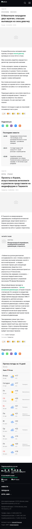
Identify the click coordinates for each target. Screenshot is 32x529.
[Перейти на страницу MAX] (6, 471)
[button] (2, 125)
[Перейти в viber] (11, 126)
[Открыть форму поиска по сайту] (25, 3)
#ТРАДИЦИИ (10, 174)
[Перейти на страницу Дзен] (16, 471)
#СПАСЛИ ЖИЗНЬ (5, 11)
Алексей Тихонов (17, 522)
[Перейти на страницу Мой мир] (12, 471)
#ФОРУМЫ (3, 174)
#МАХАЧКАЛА (13, 11)
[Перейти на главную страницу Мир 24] (4, 3)
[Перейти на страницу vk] (2, 471)
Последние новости (11, 133)
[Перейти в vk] (15, 126)
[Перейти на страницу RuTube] (19, 471)
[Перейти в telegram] (2, 126)
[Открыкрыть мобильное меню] (29, 3)
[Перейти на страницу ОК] (9, 471)
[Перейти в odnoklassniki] (19, 126)
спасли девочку (18, 53)
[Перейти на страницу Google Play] (5, 480)
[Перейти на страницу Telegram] (23, 471)
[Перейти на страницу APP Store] (15, 480)
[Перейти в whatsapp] (7, 126)
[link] (10, 240)
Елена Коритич (14, 525)
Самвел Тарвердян (10, 334)
